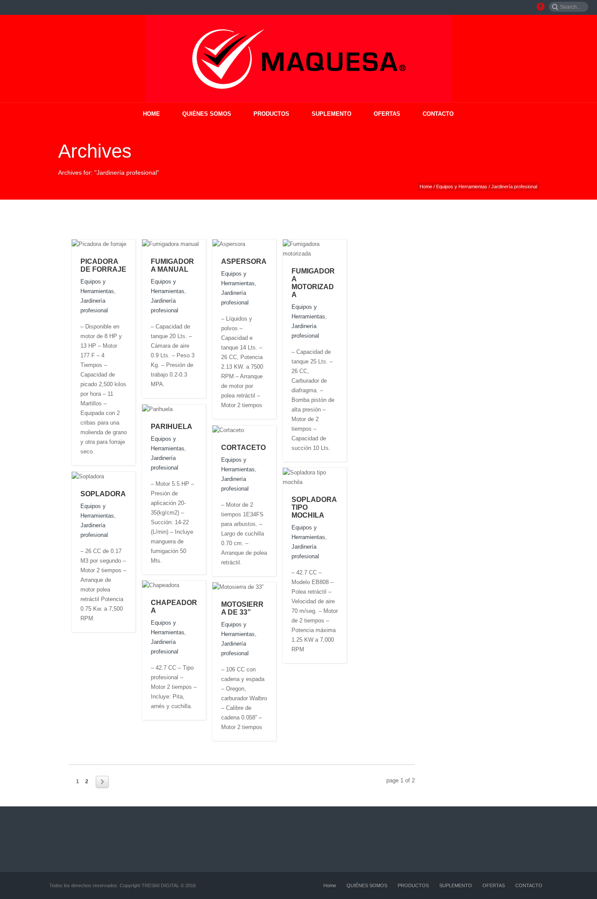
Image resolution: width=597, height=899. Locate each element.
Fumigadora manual (172, 265)
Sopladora (103, 494)
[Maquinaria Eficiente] (298, 58)
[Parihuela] (181, 409)
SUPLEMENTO (331, 114)
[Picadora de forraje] (134, 243)
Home (151, 114)
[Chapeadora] (187, 585)
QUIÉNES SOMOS (206, 114)
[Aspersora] (253, 243)
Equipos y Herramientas (461, 186)
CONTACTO (438, 114)
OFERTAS (387, 114)
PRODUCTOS (271, 114)
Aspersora (244, 261)
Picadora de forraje (103, 265)
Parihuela (171, 426)
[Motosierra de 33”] (272, 586)
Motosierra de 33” (242, 608)
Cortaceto (243, 447)
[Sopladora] (112, 476)
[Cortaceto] (252, 430)
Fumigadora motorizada (313, 282)
